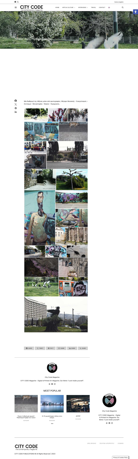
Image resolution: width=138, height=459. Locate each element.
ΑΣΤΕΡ (78, 416)
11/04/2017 (17, 43)
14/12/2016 (78, 419)
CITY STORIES (18, 34)
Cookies (120, 443)
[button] (135, 11)
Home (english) (118, 2)
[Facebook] (15, 2)
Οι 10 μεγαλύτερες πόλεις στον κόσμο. (52, 416)
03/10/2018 (26, 420)
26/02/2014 (52, 420)
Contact (102, 7)
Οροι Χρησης (91, 443)
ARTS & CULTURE (67, 7)
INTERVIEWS (82, 7)
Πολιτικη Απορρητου (107, 443)
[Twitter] (18, 2)
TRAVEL (93, 7)
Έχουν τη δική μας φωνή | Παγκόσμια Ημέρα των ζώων (26, 416)
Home (57, 7)
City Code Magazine (52, 377)
